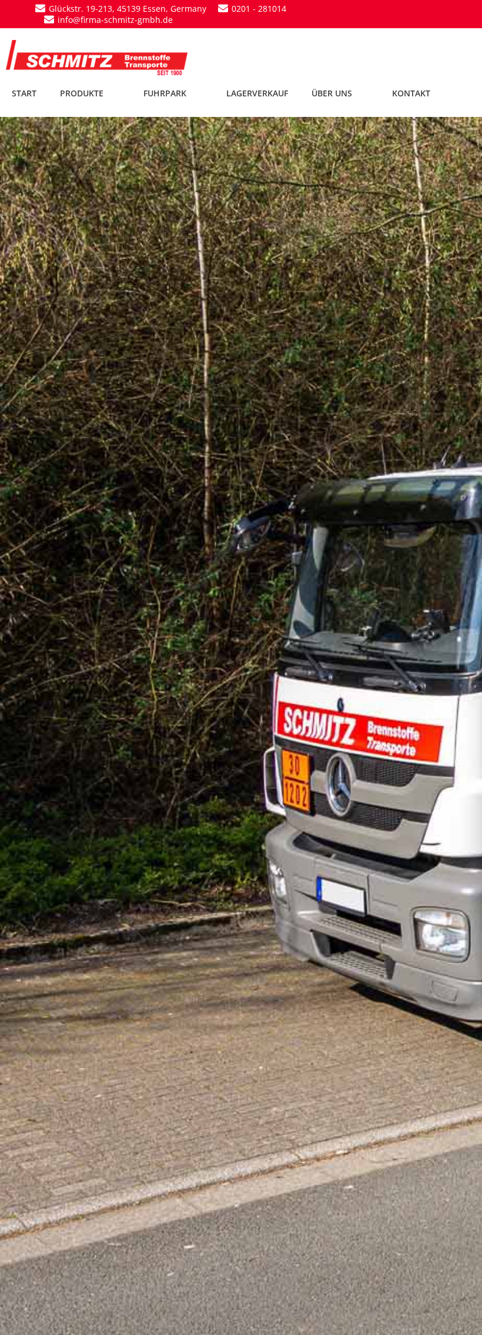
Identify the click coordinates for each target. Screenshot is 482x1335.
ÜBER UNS (332, 93)
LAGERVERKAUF (257, 93)
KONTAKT (411, 93)
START (24, 93)
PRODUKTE (81, 93)
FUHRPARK (164, 93)
